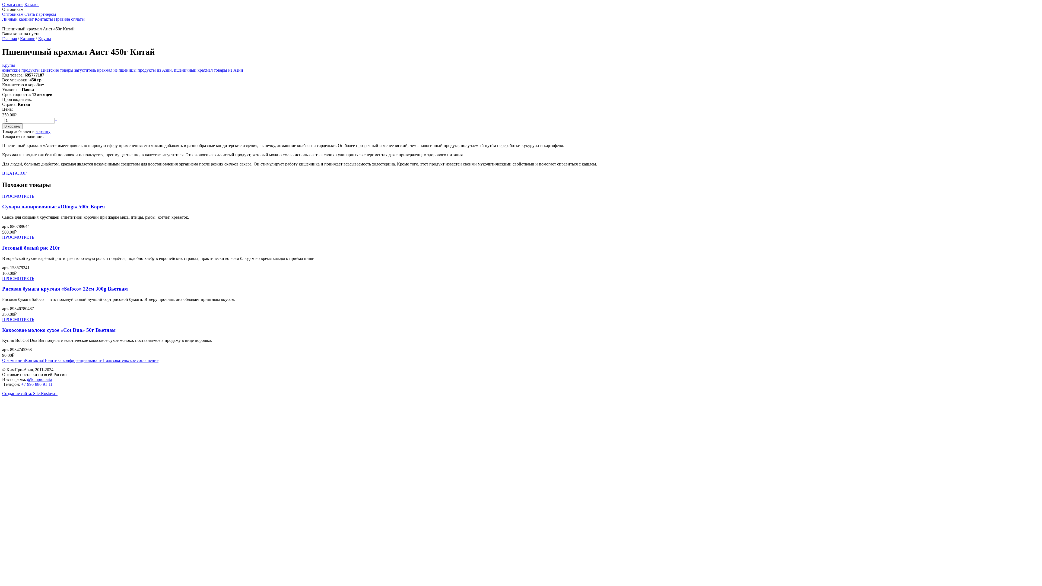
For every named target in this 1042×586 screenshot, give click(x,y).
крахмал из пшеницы (116, 70)
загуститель (85, 70)
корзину (43, 131)
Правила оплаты (69, 19)
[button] (521, 9)
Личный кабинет (18, 19)
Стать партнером (40, 14)
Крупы (44, 38)
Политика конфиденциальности (73, 360)
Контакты (44, 19)
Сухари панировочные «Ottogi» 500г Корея (53, 206)
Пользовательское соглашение (130, 360)
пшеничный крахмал (193, 70)
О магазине (12, 4)
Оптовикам (12, 14)
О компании (13, 360)
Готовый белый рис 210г (31, 248)
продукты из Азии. (155, 70)
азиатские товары (57, 70)
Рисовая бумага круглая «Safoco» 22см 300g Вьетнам (65, 289)
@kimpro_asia (39, 379)
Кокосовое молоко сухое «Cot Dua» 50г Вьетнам (59, 330)
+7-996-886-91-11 (37, 384)
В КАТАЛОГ (14, 173)
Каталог (31, 4)
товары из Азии (228, 70)
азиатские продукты (21, 70)
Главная (9, 38)
